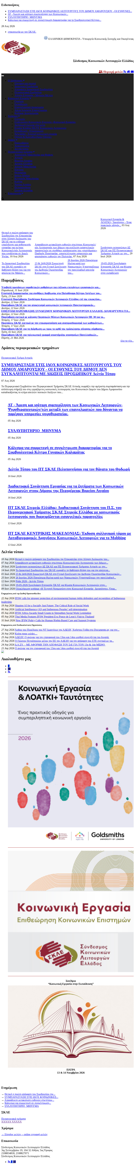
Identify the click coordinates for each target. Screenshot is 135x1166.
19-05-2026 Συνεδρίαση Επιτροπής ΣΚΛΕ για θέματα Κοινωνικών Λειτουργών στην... (61, 585)
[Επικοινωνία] (14, 1161)
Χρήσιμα (13, 116)
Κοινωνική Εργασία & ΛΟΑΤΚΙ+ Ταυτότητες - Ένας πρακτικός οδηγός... (116, 222)
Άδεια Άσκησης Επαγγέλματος (30, 110)
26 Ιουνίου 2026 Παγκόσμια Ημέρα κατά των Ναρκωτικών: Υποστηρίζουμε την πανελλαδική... (66, 577)
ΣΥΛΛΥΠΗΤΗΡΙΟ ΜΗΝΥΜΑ (25, 17)
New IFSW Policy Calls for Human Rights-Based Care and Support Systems (56, 620)
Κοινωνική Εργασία (18, 98)
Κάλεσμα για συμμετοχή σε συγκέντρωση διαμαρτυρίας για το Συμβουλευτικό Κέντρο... (54, 20)
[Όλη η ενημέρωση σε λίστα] (125, 71)
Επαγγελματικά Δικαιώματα (29, 107)
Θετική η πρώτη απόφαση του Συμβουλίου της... (30, 1094)
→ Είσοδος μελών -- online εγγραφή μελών (24, 1134)
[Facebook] (12, 1161)
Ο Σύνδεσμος (15, 80)
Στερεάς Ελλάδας (23, 190)
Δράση (12, 139)
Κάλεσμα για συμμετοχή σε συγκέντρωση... (28, 1103)
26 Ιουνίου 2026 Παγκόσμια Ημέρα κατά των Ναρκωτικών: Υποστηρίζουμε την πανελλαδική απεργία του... (83, 266)
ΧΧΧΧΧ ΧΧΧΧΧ (11, 1121)
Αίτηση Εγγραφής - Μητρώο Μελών (33, 95)
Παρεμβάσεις (21, 142)
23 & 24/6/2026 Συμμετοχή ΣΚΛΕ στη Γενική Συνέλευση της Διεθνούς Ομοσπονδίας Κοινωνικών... (68, 574)
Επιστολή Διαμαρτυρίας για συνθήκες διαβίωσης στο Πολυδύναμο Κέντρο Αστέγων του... (51, 293)
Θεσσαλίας (20, 172)
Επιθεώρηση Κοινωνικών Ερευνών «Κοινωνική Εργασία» (45, 122)
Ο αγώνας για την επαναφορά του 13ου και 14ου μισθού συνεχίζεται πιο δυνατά (57, 648)
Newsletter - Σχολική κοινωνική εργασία (35, 134)
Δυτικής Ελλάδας (23, 163)
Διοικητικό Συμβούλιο (26, 86)
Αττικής (18, 157)
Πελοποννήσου (22, 187)
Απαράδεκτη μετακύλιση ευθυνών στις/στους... (29, 1100)
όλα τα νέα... (127, 340)
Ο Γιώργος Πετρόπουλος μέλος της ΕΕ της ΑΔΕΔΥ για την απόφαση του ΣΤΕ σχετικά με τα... (64, 640)
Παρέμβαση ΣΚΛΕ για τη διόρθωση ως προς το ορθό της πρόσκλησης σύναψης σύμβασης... (53, 328)
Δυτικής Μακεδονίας (25, 166)
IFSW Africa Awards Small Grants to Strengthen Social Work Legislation (53, 613)
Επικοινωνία (15, 193)
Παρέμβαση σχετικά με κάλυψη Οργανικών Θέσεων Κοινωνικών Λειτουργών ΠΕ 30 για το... (53, 317)
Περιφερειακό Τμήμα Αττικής (17, 357)
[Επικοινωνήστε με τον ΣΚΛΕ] (132, 71)
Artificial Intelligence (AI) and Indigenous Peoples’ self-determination (51, 609)
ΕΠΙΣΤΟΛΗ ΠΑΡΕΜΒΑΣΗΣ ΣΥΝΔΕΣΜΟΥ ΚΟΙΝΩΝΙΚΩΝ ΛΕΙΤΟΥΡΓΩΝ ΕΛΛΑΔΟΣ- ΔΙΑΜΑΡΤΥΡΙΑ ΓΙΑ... (65, 311)
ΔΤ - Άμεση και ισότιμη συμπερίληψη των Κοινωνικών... (38, 14)
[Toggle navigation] (2, 75)
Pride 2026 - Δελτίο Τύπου (30, 581)
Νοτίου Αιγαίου (22, 184)
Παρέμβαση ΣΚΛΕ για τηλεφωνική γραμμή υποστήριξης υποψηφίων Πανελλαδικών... (49, 334)
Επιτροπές (19, 119)
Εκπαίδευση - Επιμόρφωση (28, 131)
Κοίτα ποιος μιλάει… (26, 633)
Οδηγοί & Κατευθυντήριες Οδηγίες (33, 137)
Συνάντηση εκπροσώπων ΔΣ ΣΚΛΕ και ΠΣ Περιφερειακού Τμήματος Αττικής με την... (117, 250)
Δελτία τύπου (21, 148)
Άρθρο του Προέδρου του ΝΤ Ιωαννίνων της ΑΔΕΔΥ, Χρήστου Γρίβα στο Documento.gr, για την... (67, 629)
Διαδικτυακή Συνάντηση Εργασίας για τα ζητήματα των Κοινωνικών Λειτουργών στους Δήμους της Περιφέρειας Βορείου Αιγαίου (66, 488)
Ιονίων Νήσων (22, 175)
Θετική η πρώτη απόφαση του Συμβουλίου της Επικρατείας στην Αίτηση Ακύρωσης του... (62, 559)
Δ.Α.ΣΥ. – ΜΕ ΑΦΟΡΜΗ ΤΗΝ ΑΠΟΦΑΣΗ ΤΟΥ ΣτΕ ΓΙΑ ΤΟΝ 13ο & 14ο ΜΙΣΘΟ (60, 644)
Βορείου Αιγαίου (23, 160)
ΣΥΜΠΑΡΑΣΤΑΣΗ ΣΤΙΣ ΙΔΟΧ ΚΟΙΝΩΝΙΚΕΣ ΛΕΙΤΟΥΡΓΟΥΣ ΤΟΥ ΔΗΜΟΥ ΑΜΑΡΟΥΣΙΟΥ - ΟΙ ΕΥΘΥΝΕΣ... (70, 11)
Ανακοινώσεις (21, 145)
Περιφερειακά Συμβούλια (27, 92)
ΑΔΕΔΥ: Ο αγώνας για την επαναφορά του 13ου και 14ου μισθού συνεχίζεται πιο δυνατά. (62, 637)
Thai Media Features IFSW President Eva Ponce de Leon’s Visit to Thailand (54, 616)
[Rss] (9, 1161)
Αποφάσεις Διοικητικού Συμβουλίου (33, 89)
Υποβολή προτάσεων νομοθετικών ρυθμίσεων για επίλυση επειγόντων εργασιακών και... (50, 287)
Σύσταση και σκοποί (25, 83)
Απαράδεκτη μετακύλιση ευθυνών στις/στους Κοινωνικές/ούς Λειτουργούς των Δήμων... (61, 562)
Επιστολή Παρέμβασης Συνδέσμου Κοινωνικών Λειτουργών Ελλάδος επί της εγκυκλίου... (51, 299)
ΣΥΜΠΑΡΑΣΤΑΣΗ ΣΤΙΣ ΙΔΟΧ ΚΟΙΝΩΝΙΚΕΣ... (31, 1097)
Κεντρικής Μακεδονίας (26, 178)
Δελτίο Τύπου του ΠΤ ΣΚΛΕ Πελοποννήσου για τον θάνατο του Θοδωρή (69, 469)
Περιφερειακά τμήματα (20, 151)
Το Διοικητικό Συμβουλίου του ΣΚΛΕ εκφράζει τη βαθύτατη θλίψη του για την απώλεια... (63, 570)
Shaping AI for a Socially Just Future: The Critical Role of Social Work (52, 605)
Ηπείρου (19, 169)
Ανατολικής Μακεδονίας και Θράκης (33, 154)
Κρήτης (18, 181)
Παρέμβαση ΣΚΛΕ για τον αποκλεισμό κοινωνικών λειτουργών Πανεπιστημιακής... (48, 305)
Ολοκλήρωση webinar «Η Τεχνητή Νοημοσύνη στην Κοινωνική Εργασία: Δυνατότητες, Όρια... (66, 588)
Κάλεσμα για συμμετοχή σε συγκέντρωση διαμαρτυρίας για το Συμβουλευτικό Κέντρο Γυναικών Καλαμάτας (60, 450)
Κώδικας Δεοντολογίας (26, 113)
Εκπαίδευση (20, 104)
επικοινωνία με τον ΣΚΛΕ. (22, 31)
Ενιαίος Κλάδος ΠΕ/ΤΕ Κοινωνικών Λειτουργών (40, 128)
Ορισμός (19, 101)
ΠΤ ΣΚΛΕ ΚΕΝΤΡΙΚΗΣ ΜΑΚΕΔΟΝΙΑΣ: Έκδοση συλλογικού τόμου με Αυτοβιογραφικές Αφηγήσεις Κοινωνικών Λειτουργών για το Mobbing (69, 535)
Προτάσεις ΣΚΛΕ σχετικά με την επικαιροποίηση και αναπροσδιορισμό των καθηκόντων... (52, 323)
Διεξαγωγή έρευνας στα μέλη (29, 125)
